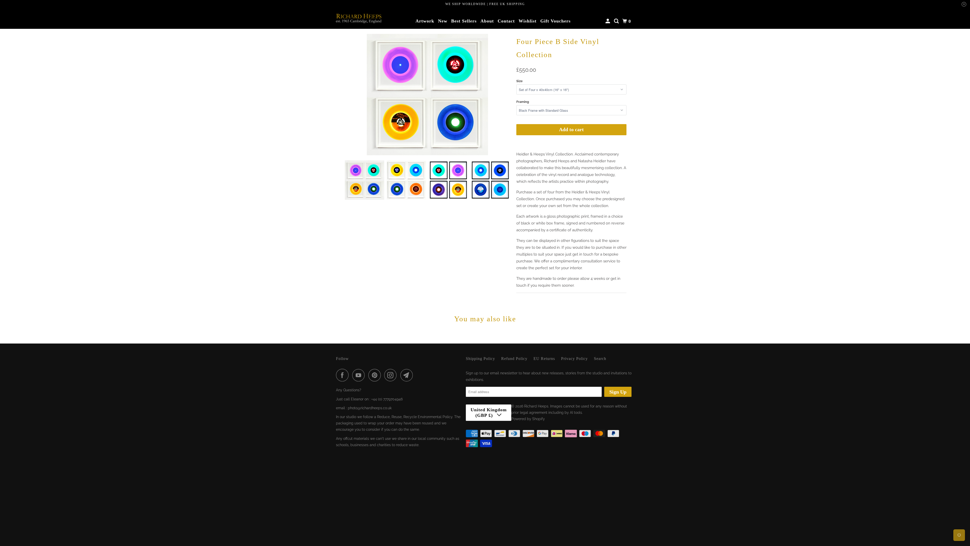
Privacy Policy (574, 358)
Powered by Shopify (528, 419)
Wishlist (528, 21)
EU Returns (544, 358)
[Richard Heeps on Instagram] (391, 375)
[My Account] (608, 21)
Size (519, 81)
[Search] (617, 21)
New (442, 21)
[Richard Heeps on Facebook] (343, 375)
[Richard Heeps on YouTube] (359, 375)
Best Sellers (464, 21)
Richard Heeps (536, 406)
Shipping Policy (480, 358)
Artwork (425, 21)
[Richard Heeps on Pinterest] (375, 375)
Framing (522, 102)
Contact (506, 21)
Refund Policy (514, 358)
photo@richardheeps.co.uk (370, 408)
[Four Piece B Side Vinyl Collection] (427, 94)
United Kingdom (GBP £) (489, 412)
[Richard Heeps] (358, 18)
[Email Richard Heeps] (408, 375)
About (487, 21)
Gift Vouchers (555, 21)
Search (600, 358)
